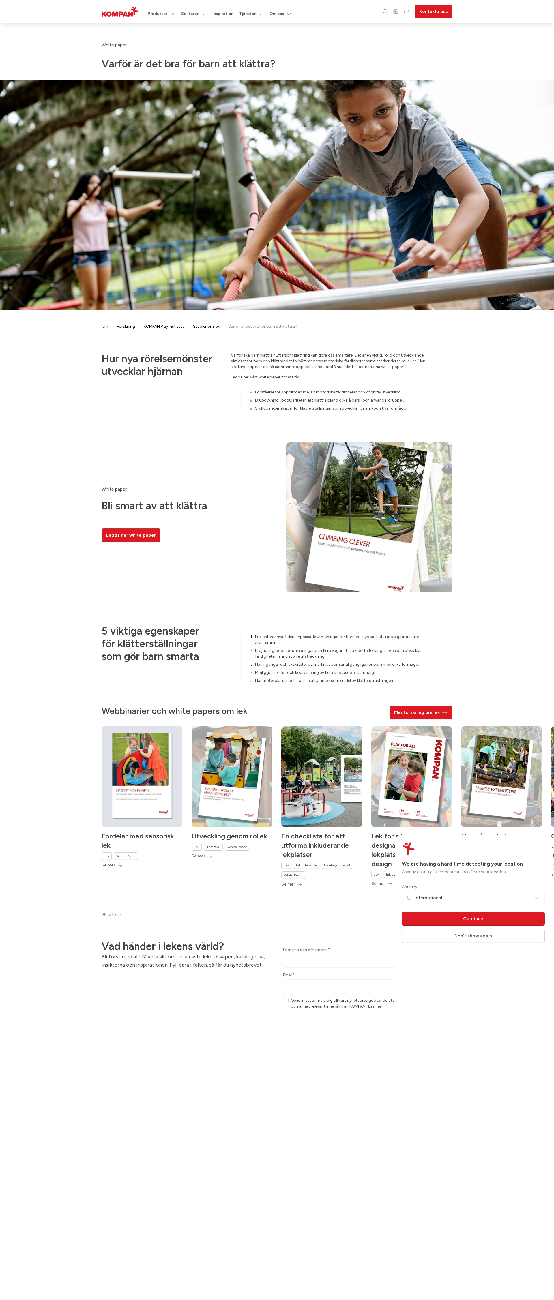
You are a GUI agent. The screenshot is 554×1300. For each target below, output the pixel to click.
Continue (473, 918)
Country (410, 886)
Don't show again (473, 936)
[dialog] (277, 650)
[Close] (538, 845)
